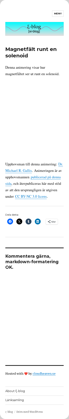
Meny (58, 13)
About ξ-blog (15, 391)
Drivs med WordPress (29, 411)
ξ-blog (9, 411)
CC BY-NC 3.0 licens (31, 196)
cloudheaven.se (44, 373)
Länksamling (14, 400)
